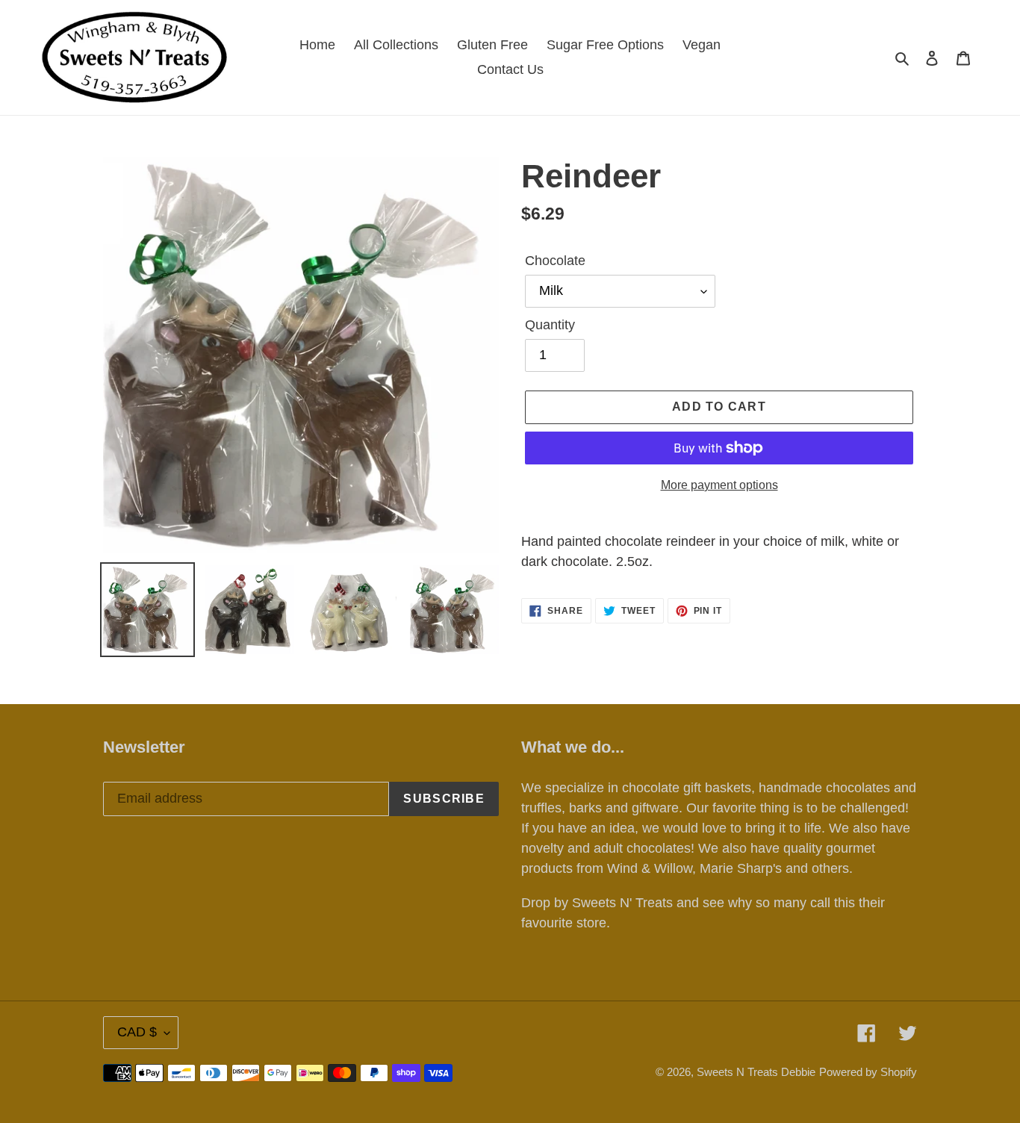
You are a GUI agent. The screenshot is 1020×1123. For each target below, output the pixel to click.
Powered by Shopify (868, 1072)
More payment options (719, 485)
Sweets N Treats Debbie (756, 1072)
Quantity (550, 324)
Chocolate (555, 260)
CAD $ (137, 1031)
